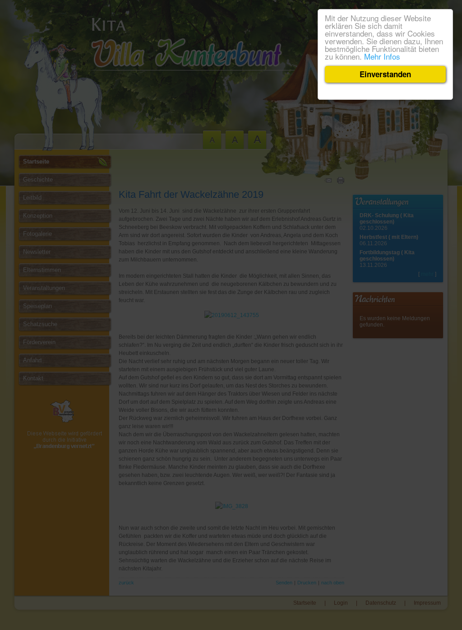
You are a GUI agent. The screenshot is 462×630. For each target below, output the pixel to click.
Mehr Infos (382, 56)
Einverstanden (385, 74)
